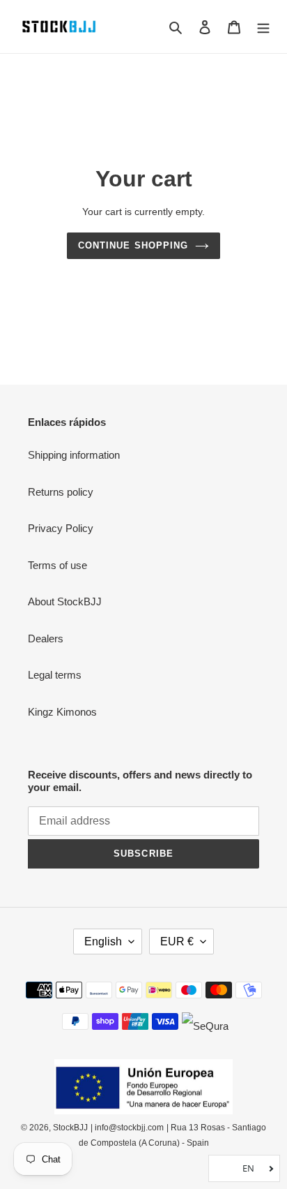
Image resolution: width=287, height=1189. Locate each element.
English (103, 941)
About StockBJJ (65, 601)
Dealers (45, 638)
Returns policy (60, 492)
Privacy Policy (60, 528)
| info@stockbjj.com (127, 1127)
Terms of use (57, 565)
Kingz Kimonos (62, 712)
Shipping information (74, 455)
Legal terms (55, 675)
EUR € (177, 941)
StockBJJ (70, 1127)
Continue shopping (133, 245)
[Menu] (263, 27)
